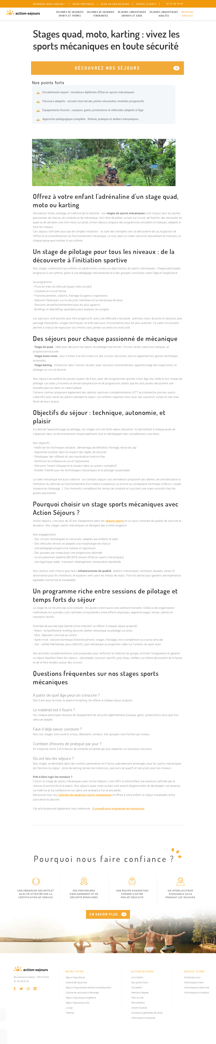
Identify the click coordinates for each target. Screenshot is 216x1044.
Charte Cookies (139, 1007)
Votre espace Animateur (196, 992)
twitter (21, 988)
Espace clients (146, 4)
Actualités (136, 987)
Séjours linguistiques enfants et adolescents (88, 987)
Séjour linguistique (75, 977)
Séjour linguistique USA (78, 1002)
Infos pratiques (83, 4)
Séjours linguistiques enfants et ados (132, 13)
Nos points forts (139, 982)
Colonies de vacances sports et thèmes (70, 13)
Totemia (70, 1012)
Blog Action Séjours (115, 4)
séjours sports (114, 521)
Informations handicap (143, 1017)
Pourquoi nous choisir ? (49, 4)
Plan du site (137, 997)
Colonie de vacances (76, 982)
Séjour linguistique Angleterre (81, 997)
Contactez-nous (192, 977)
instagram (28, 988)
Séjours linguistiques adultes (164, 13)
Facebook (14, 988)
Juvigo (69, 1007)
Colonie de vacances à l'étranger (82, 992)
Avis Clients (137, 977)
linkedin (34, 988)
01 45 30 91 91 (21, 981)
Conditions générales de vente (147, 1012)
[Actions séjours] (23, 12)
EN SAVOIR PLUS (104, 914)
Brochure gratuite (187, 13)
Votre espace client (194, 982)
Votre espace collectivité (196, 987)
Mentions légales (140, 992)
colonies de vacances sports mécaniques (85, 795)
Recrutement (138, 1002)
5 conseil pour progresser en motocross (118, 808)
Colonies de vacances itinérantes (100, 13)
